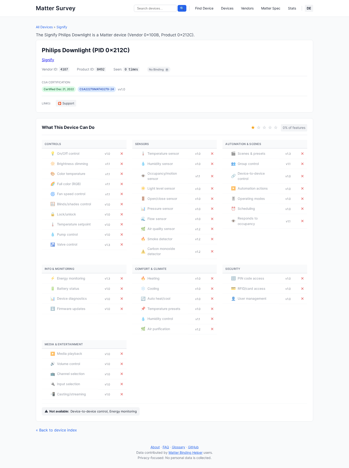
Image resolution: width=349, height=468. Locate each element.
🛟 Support (66, 103)
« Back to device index (56, 430)
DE (309, 8)
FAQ (166, 447)
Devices (227, 8)
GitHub (193, 447)
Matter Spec (270, 8)
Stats (292, 8)
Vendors (247, 8)
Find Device (204, 8)
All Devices (44, 27)
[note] (167, 69)
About (155, 447)
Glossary (178, 447)
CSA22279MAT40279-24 (97, 89)
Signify (62, 27)
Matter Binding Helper (186, 452)
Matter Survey (55, 8)
